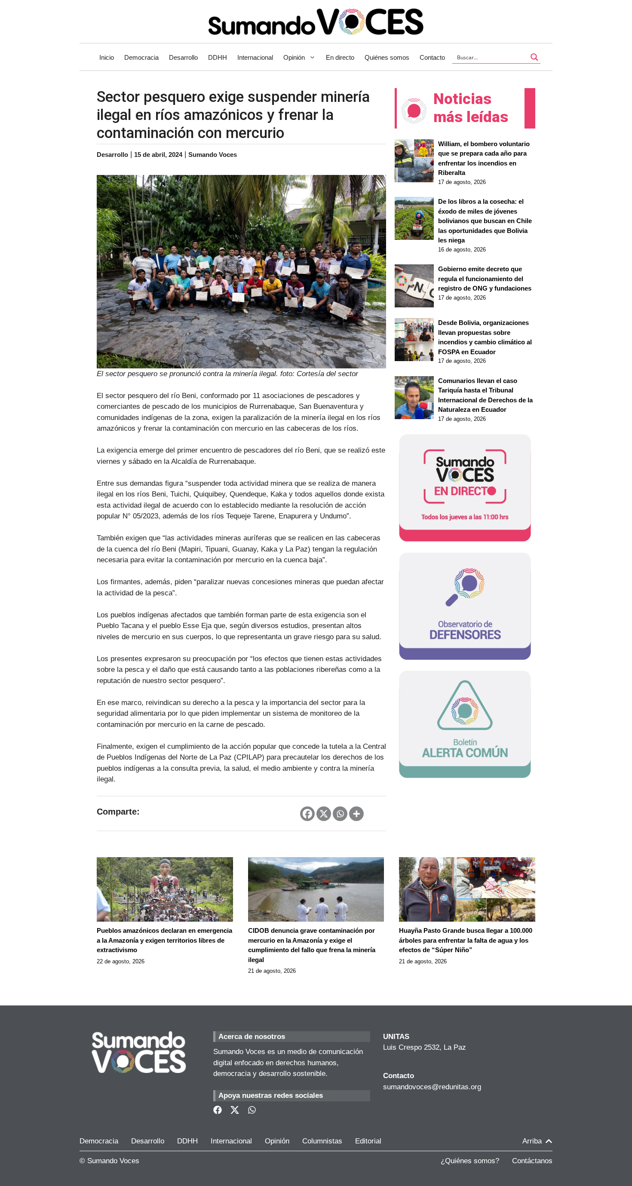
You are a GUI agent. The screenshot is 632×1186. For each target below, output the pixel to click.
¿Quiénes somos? (470, 1161)
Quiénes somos (387, 57)
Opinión (294, 57)
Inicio (106, 57)
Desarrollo (183, 57)
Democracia (141, 57)
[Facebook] (307, 813)
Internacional (255, 57)
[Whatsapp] (340, 813)
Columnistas (322, 1141)
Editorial (368, 1141)
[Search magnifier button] (534, 57)
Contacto (432, 57)
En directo (340, 57)
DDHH (217, 57)
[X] (323, 813)
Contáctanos (532, 1161)
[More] (356, 813)
